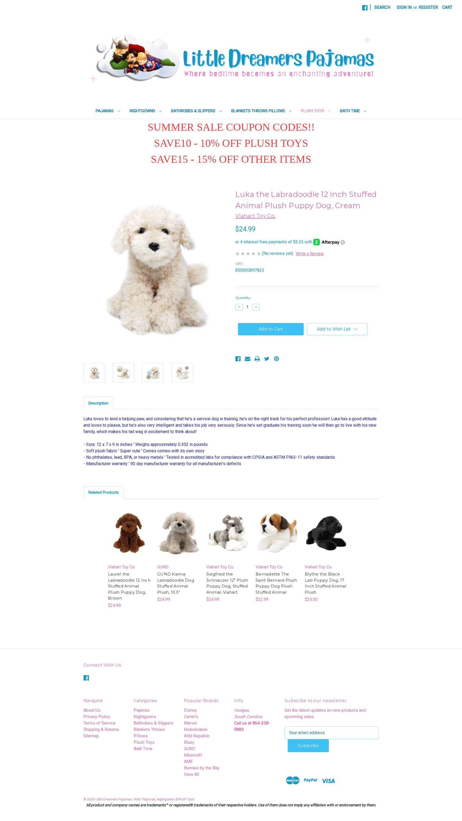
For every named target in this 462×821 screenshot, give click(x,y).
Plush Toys (313, 110)
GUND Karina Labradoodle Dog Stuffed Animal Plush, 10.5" (175, 583)
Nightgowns (143, 110)
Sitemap (91, 735)
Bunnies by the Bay (202, 768)
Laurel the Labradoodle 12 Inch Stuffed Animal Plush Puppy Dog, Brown (129, 586)
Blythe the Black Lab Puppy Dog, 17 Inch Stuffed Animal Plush (325, 583)
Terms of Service (99, 723)
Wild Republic (197, 735)
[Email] (247, 359)
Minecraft (193, 755)
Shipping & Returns (101, 729)
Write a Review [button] (310, 253)
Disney (190, 710)
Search (382, 7)
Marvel (190, 723)
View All (191, 774)
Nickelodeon (195, 729)
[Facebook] (365, 8)
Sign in (404, 7)
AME (188, 761)
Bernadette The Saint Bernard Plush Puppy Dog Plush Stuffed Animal (276, 583)
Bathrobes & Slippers (193, 110)
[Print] (257, 359)
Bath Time (350, 110)
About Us (92, 710)
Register (428, 7)
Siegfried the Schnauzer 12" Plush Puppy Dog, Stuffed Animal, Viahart (227, 583)
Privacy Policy (96, 716)
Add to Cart (130, 538)
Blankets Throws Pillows (258, 110)
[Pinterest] (276, 359)
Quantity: (243, 297)
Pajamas (105, 110)
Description (98, 403)
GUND (189, 748)
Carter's (191, 716)
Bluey (189, 742)
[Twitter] (267, 359)
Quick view (129, 528)
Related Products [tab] (103, 492)
